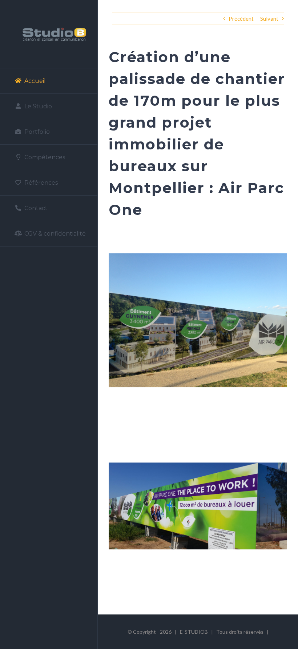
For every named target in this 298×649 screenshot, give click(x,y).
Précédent (241, 18)
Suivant (269, 18)
